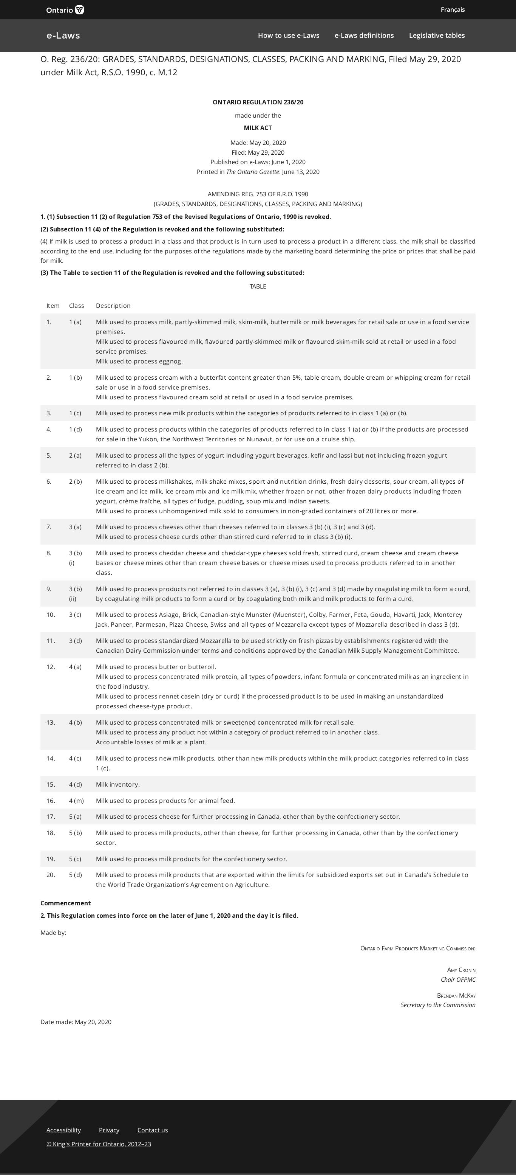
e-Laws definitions (364, 35)
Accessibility (63, 1130)
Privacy (109, 1130)
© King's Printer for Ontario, (98, 1144)
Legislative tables (437, 35)
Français (453, 9)
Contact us (152, 1130)
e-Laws (63, 35)
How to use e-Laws (289, 35)
